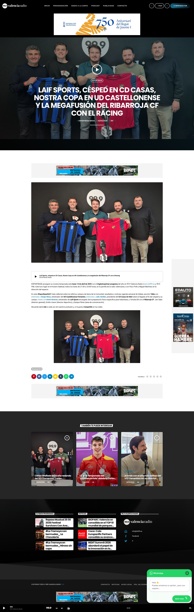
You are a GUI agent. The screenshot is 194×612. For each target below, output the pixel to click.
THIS (62, 584)
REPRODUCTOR (180, 6)
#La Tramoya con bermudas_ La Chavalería (56, 534)
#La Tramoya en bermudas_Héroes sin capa (59, 545)
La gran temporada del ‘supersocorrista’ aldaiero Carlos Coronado (97, 478)
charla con (48, 300)
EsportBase (97, 80)
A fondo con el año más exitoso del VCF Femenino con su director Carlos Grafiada (143, 478)
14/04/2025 (102, 121)
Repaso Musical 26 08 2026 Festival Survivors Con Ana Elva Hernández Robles (58, 525)
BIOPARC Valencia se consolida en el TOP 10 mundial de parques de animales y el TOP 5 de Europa (101, 525)
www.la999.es (149, 284)
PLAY (159, 6)
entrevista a (41, 297)
